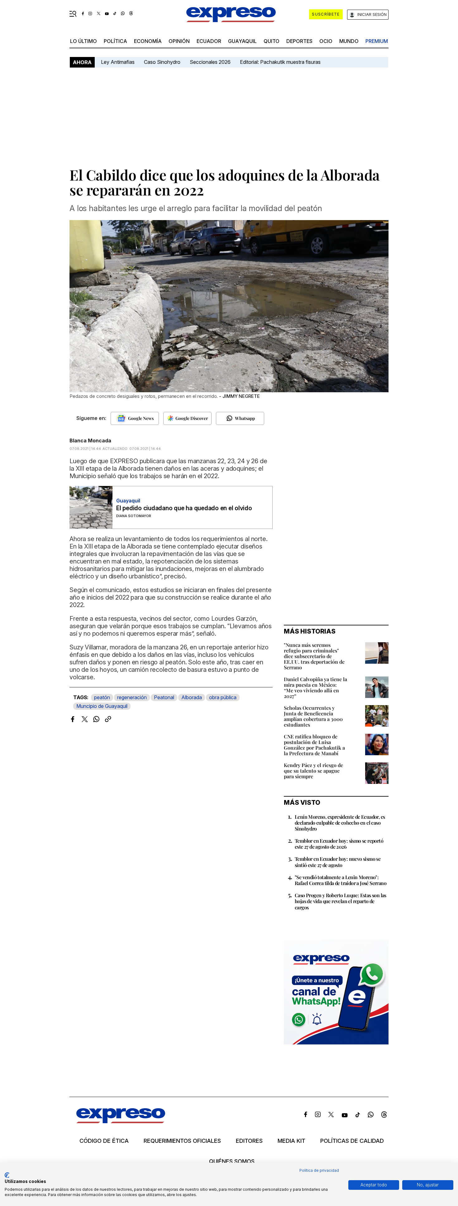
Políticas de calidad (352, 1141)
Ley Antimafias (118, 62)
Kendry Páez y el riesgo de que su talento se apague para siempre (313, 771)
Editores (249, 1141)
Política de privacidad (319, 1170)
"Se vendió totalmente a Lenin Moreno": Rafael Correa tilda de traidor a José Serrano (340, 880)
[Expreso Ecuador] (120, 1121)
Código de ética (104, 1141)
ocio (325, 41)
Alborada (191, 697)
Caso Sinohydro (162, 62)
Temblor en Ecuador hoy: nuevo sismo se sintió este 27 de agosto (337, 861)
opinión (179, 41)
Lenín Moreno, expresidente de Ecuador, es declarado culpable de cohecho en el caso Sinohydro (340, 822)
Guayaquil (242, 41)
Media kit (291, 1141)
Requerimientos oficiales (182, 1141)
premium (376, 41)
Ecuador (209, 41)
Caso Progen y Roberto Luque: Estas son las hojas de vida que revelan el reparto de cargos (340, 901)
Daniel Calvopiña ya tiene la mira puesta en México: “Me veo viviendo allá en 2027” (315, 687)
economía (148, 41)
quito (271, 41)
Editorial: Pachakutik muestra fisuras (281, 62)
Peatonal (164, 697)
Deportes (299, 41)
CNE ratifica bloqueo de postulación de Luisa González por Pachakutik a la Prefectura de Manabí (314, 744)
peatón (102, 697)
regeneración (132, 697)
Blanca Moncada (90, 440)
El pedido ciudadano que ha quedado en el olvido (184, 508)
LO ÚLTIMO (83, 41)
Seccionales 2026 (210, 62)
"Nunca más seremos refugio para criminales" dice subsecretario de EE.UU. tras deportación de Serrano (314, 656)
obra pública (222, 697)
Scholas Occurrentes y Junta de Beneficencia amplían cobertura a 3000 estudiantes (313, 716)
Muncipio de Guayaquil (101, 706)
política (115, 41)
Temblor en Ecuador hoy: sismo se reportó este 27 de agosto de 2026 (339, 843)
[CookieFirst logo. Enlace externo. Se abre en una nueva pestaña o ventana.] (7, 1175)
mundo (349, 41)
